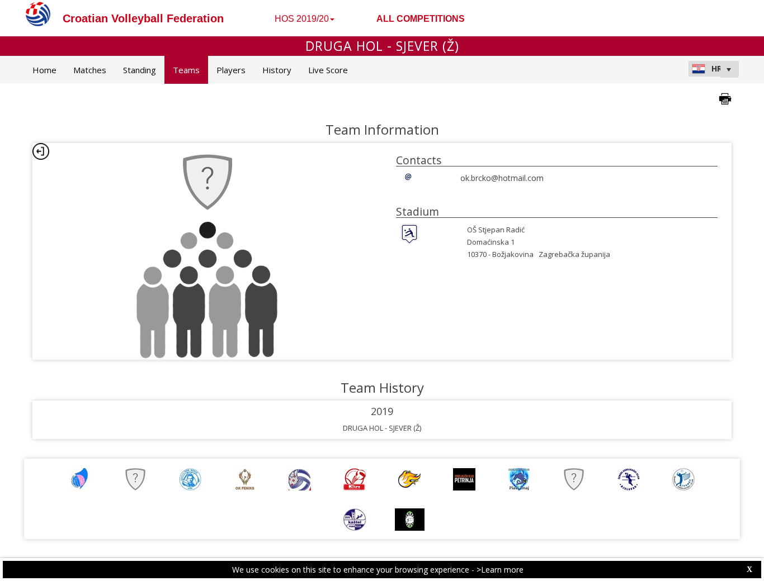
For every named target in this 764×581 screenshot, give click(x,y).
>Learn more (500, 569)
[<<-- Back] (40, 151)
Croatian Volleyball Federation (143, 18)
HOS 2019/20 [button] (302, 18)
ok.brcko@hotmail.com (502, 178)
